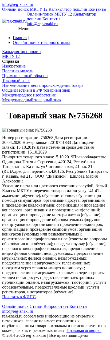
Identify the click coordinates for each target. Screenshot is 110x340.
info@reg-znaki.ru (17, 4)
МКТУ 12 (39, 9)
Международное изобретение (29, 95)
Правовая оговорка (83, 330)
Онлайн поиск (15, 306)
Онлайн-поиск (15, 9)
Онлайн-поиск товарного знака (41, 42)
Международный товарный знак (31, 100)
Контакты (97, 9)
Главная (20, 37)
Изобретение (14, 66)
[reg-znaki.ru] (14, 21)
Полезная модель (17, 71)
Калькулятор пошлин (68, 9)
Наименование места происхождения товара (42, 85)
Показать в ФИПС (19, 296)
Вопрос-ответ (56, 306)
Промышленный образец (25, 75)
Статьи (36, 306)
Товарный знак (16, 80)
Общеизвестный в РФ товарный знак (36, 90)
